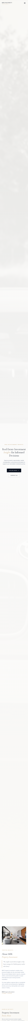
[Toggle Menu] (24, 3)
